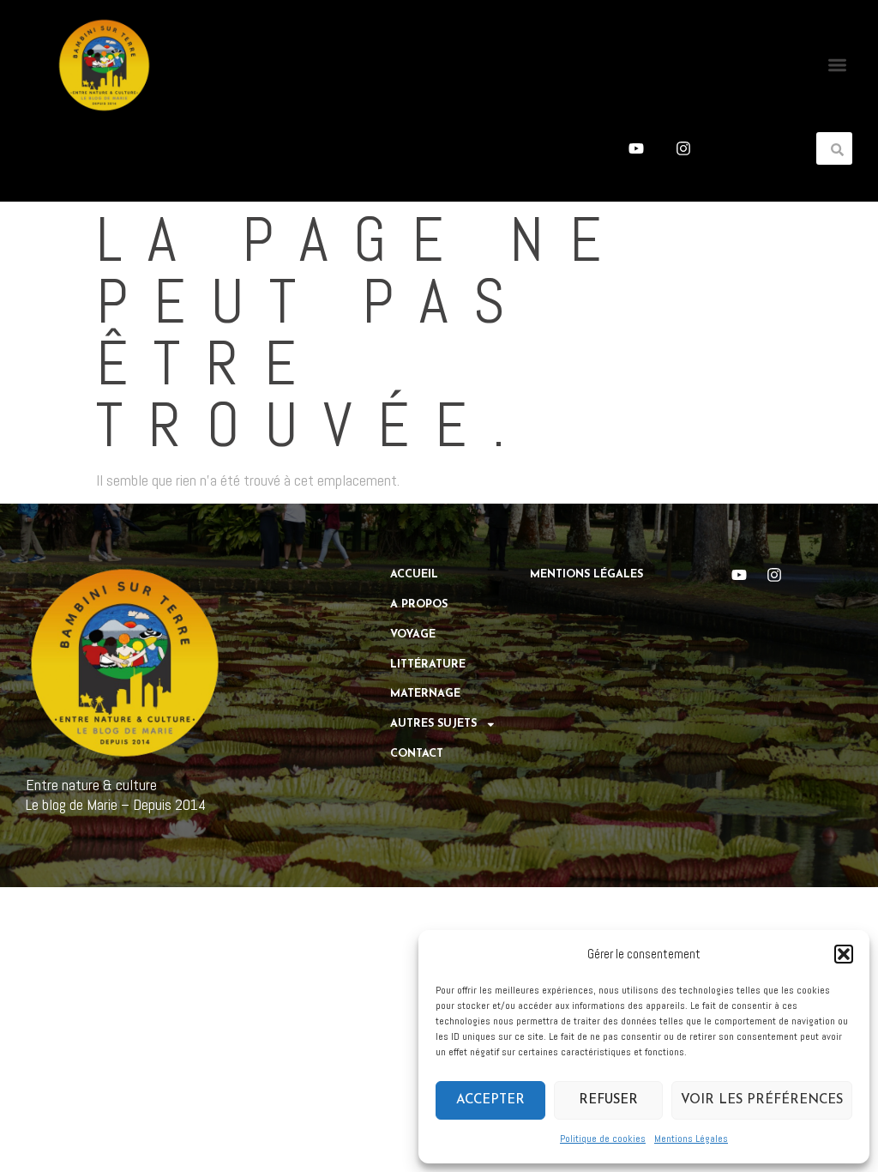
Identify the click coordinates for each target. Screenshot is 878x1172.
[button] (843, 954)
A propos (419, 605)
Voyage (413, 635)
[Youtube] (636, 148)
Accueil (414, 575)
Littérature (428, 665)
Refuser (608, 1100)
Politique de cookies (603, 1138)
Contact (416, 754)
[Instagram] (683, 148)
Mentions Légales (691, 1138)
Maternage (425, 694)
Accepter (490, 1100)
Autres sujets (433, 724)
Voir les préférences (762, 1100)
